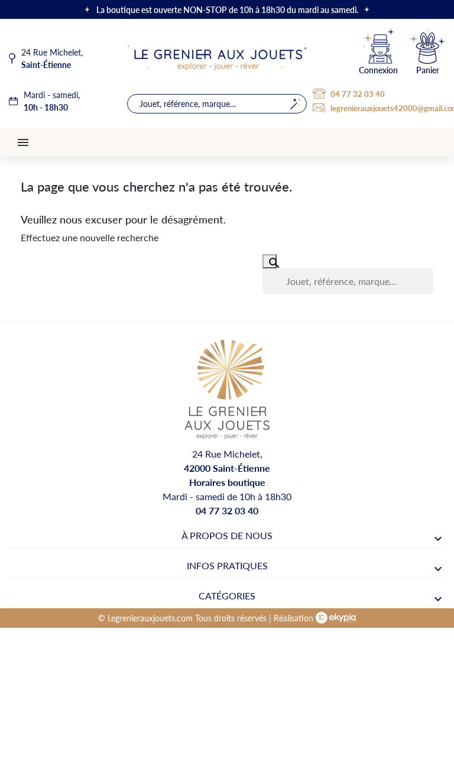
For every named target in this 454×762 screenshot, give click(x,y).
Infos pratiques (227, 565)
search (295, 103)
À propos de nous (227, 535)
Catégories (227, 595)
